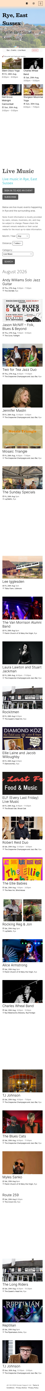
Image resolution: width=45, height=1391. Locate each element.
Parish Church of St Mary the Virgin (19, 633)
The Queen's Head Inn (13, 719)
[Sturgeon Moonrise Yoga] (33, 89)
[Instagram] (34, 3)
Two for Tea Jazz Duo (19, 369)
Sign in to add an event (18, 190)
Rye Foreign (30, 1013)
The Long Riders (15, 1284)
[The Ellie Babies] (22, 868)
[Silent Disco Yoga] (12, 63)
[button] (40, 3)
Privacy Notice (21, 1388)
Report (35, 50)
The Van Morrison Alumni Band (22, 624)
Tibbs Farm (9, 588)
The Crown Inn (10, 1202)
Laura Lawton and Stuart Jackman (22, 669)
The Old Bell (9, 291)
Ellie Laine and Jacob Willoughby (19, 755)
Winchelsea (20, 890)
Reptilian (9, 1325)
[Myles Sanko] (22, 1162)
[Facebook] (27, 3)
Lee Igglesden (13, 581)
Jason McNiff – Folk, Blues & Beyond (18, 327)
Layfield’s (8, 499)
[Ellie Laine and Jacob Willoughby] (22, 738)
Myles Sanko (12, 1177)
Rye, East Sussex (15, 19)
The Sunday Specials (18, 492)
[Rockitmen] (22, 697)
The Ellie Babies (14, 883)
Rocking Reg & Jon (17, 924)
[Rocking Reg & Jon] (22, 909)
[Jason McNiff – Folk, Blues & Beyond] (22, 310)
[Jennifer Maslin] (22, 396)
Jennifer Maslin (14, 410)
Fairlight (16, 336)
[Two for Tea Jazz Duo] (22, 355)
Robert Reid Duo (15, 842)
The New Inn (10, 890)
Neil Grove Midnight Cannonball (7, 100)
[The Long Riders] (22, 1270)
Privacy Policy (33, 1388)
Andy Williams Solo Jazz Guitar (21, 282)
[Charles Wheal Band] (33, 63)
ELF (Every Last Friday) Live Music (20, 800)
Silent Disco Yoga (11, 70)
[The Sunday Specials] (22, 477)
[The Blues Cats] (22, 1121)
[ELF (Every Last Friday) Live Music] (22, 783)
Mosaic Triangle (14, 451)
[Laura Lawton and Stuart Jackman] (22, 652)
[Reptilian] (22, 1310)
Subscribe (10, 197)
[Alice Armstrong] (22, 950)
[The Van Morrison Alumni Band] (22, 608)
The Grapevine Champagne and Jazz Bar (21, 376)
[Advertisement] (22, 138)
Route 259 (10, 1195)
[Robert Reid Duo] (22, 828)
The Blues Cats (14, 1136)
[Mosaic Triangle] (22, 436)
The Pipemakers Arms (13, 1332)
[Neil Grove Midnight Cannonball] (12, 89)
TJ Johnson (11, 1095)
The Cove (8, 336)
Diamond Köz (10, 764)
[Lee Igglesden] (22, 567)
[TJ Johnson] (22, 1081)
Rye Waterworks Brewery (15, 1013)
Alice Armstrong (14, 965)
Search (8, 261)
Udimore (18, 588)
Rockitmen (10, 712)
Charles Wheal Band (18, 1006)
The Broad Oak (11, 808)
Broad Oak (22, 808)
